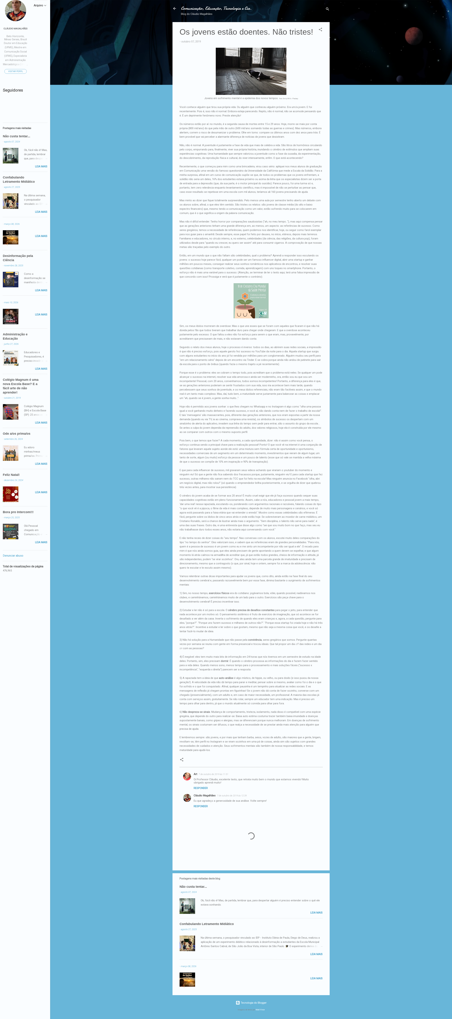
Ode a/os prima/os (16, 433)
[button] (320, 30)
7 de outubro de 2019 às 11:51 (213, 774)
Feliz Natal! (11, 475)
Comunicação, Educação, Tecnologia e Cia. (216, 8)
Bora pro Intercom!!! (18, 512)
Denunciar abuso (13, 555)
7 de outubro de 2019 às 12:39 (232, 795)
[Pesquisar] (327, 9)
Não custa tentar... (193, 886)
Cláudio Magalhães (205, 795)
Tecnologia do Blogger (253, 1002)
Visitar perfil (15, 71)
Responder (201, 788)
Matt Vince (260, 1010)
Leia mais (316, 912)
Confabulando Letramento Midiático (207, 924)
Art (195, 774)
